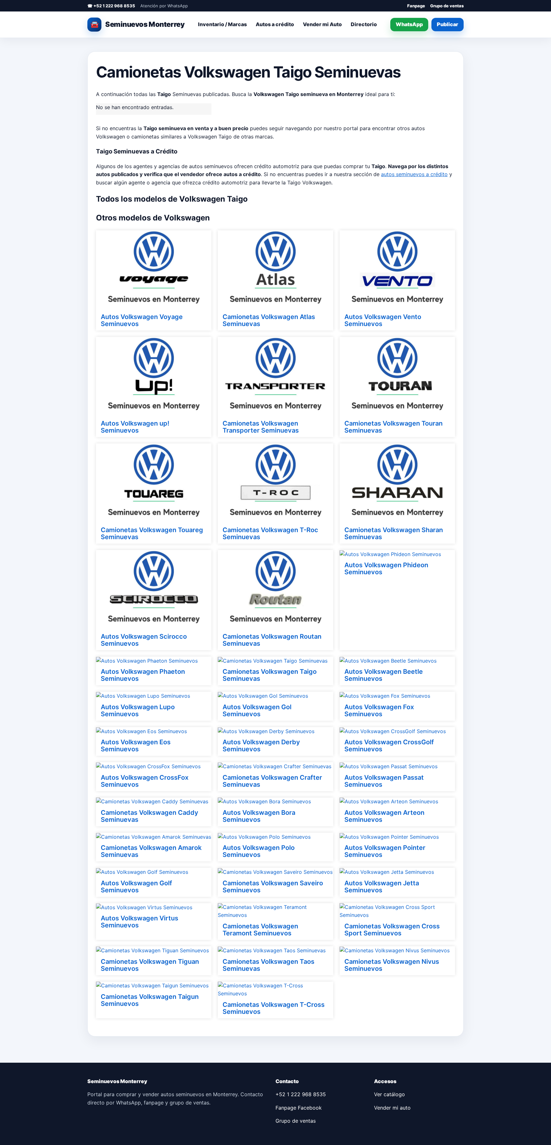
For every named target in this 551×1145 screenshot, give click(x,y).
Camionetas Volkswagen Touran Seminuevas (393, 427)
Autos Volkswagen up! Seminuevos (135, 427)
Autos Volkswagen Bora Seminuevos (259, 816)
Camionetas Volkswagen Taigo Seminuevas (270, 675)
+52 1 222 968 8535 (301, 1094)
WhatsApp (409, 24)
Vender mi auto (392, 1107)
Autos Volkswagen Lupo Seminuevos (138, 710)
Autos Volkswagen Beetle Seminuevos (383, 675)
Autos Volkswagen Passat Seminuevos (384, 781)
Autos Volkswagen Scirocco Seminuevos (144, 640)
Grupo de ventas (447, 5)
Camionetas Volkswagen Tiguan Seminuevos (150, 965)
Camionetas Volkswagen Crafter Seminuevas (272, 781)
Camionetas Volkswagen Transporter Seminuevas (261, 427)
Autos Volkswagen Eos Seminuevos (136, 746)
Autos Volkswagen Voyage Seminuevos (142, 320)
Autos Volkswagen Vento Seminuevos (382, 320)
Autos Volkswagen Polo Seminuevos (259, 851)
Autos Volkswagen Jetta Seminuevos (381, 887)
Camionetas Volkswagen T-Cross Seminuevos (274, 1008)
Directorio (364, 24)
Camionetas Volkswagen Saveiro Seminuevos (273, 887)
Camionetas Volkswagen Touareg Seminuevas (152, 533)
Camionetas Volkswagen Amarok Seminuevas (151, 851)
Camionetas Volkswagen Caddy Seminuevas (149, 816)
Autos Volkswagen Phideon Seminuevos (386, 568)
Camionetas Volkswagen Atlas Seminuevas (269, 320)
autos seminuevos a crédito (414, 174)
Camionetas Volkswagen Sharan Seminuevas (393, 533)
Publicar (447, 24)
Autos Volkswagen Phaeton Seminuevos (143, 675)
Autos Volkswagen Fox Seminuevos (379, 710)
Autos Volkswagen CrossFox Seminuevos (144, 781)
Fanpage (416, 5)
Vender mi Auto (322, 24)
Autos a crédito (275, 24)
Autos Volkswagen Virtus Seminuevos (139, 922)
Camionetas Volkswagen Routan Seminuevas (272, 640)
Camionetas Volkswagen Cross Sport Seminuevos (392, 930)
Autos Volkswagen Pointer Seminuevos (384, 851)
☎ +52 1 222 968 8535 (111, 5)
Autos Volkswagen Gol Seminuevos (257, 710)
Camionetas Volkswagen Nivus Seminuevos (391, 965)
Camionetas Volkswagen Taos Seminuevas (268, 965)
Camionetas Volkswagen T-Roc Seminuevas (270, 533)
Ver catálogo (389, 1094)
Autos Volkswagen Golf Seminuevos (136, 887)
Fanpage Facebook (299, 1107)
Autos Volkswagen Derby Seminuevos (261, 746)
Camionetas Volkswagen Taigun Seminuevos (150, 1000)
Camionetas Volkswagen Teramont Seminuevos (260, 930)
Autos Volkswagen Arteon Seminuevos (384, 816)
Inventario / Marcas (222, 24)
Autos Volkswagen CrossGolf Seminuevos (389, 746)
